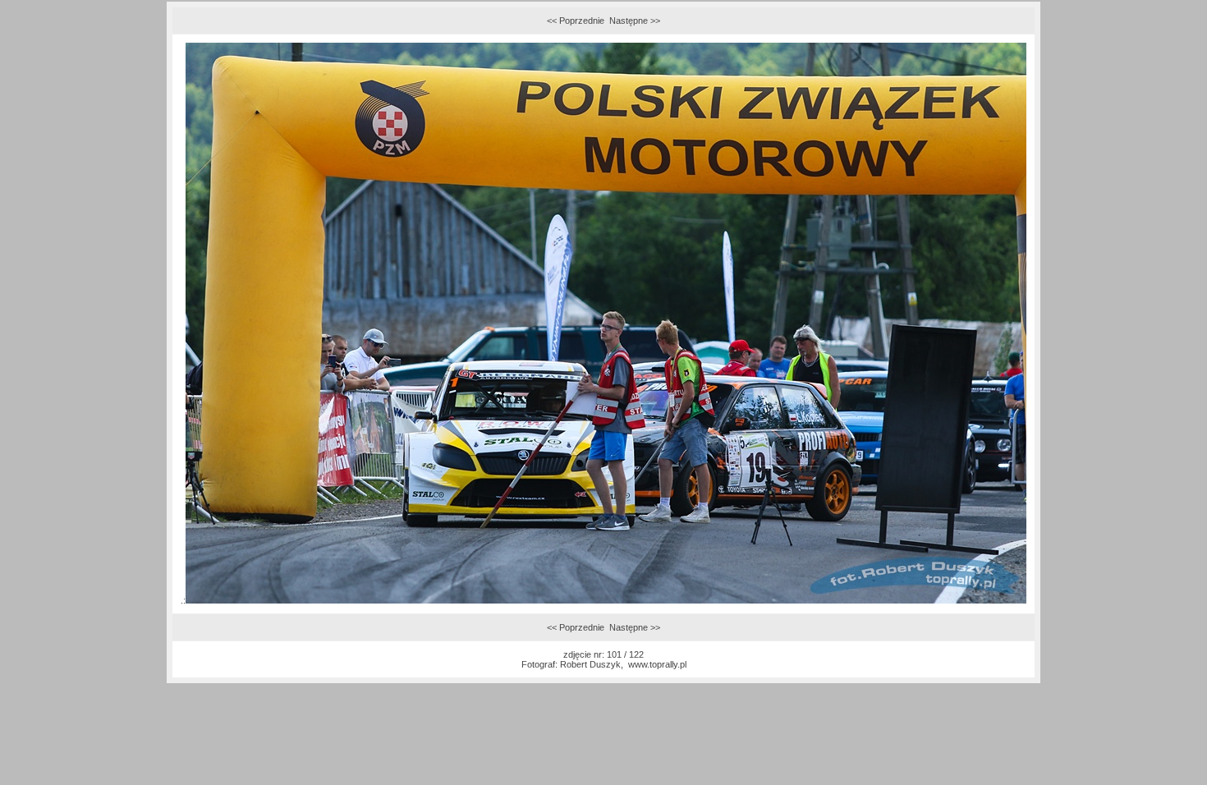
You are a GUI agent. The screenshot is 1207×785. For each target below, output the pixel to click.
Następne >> (634, 20)
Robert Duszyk (590, 664)
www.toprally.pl (657, 664)
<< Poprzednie (575, 20)
